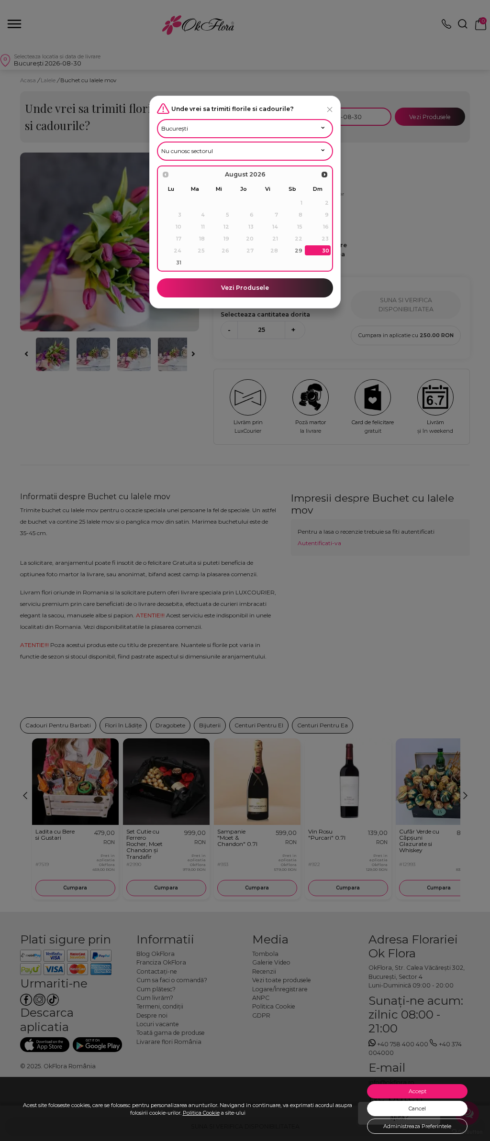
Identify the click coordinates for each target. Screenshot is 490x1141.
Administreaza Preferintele (417, 1126)
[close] (329, 109)
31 (178, 262)
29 (298, 250)
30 (325, 250)
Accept (417, 1091)
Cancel (417, 1108)
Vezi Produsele (245, 287)
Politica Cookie (201, 1112)
